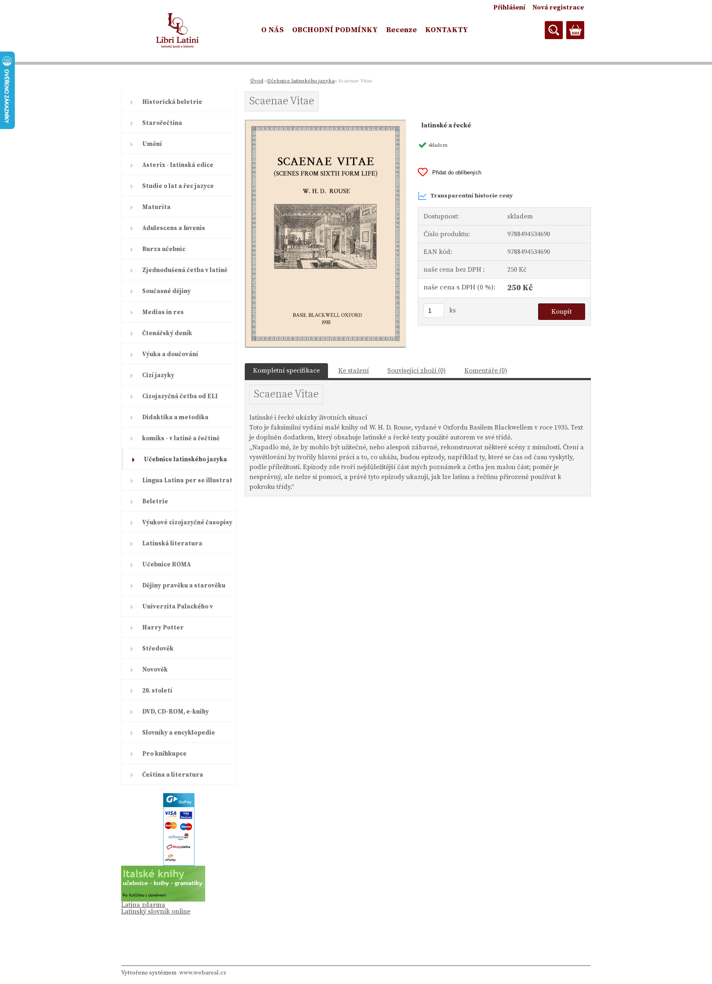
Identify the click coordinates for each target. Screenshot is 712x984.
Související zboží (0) (416, 370)
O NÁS (272, 30)
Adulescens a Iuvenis (173, 228)
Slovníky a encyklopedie (178, 733)
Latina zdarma (143, 905)
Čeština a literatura (172, 775)
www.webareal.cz (202, 973)
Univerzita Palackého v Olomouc (177, 610)
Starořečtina (162, 123)
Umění (152, 144)
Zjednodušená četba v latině (184, 270)
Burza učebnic (163, 249)
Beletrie (155, 501)
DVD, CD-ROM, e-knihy (175, 712)
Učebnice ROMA (166, 564)
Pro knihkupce (164, 754)
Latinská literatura (172, 543)
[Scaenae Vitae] (325, 123)
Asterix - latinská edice (177, 165)
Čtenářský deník (167, 333)
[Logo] (177, 30)
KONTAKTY (446, 30)
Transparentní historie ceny (471, 196)
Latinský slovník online (155, 911)
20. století (157, 691)
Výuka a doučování (170, 354)
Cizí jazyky (158, 375)
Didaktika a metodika (175, 417)
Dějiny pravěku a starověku (183, 585)
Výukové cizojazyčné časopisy (187, 522)
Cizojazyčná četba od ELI (180, 396)
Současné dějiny (166, 291)
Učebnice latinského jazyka (185, 459)
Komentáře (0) (485, 370)
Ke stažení (353, 370)
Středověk (157, 649)
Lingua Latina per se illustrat (187, 480)
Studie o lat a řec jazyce (178, 186)
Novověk (155, 670)
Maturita (156, 207)
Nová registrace (558, 7)
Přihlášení (509, 7)
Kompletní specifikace (286, 370)
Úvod (256, 80)
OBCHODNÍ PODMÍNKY (335, 30)
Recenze (401, 30)
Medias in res (163, 312)
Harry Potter (163, 628)
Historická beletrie (172, 102)
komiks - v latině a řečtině (181, 438)
